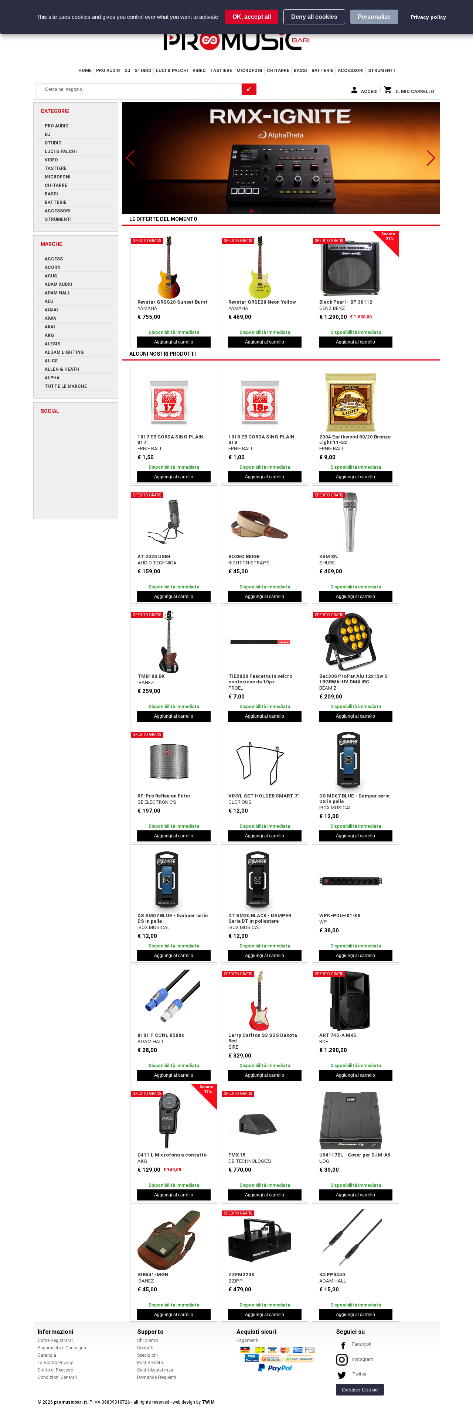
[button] (131, 158)
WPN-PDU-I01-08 (340, 915)
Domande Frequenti (156, 1377)
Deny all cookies (314, 17)
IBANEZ (145, 682)
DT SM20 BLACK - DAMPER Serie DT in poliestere (259, 918)
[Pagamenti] (279, 1359)
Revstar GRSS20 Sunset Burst (172, 302)
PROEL (235, 688)
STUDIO (143, 70)
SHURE (327, 563)
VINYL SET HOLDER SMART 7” (264, 796)
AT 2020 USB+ (154, 556)
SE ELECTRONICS (156, 802)
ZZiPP (235, 1281)
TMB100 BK (150, 676)
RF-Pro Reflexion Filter (164, 796)
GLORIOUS (240, 802)
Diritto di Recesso (55, 1370)
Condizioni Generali (57, 1377)
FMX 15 (237, 1155)
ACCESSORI (351, 70)
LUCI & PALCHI (172, 70)
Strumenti (381, 70)
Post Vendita (150, 1362)
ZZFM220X (241, 1274)
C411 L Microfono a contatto (172, 1155)
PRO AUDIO (108, 70)
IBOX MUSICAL (335, 807)
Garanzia (47, 1355)
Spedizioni (147, 1355)
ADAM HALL (150, 1041)
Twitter (359, 1374)
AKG (142, 1161)
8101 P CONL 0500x (160, 1035)
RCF (323, 1041)
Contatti (145, 1347)
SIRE (233, 1047)
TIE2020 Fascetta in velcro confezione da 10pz (260, 678)
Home (85, 70)
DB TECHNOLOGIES (249, 1161)
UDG (324, 1161)
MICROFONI (249, 70)
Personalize (374, 17)
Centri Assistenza (155, 1370)
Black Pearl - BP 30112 (345, 302)
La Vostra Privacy (55, 1362)
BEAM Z (328, 688)
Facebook (361, 1344)
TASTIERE (221, 70)
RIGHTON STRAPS (249, 563)
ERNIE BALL (150, 448)
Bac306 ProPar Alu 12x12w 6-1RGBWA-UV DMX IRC (354, 678)
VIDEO (199, 70)
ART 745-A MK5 (337, 1035)
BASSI (300, 70)
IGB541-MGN (153, 1274)
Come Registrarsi (55, 1340)
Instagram (362, 1359)
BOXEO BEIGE (244, 556)
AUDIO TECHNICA (157, 563)
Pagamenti (247, 1340)
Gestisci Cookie (360, 1390)
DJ (127, 70)
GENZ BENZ (332, 308)
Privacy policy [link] (428, 17)
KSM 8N (328, 556)
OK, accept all (251, 17)
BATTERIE (322, 70)
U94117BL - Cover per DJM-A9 (355, 1155)
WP (323, 922)
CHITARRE (278, 70)
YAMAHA (147, 308)
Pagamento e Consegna (62, 1347)
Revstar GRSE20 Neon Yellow (262, 302)
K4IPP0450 (332, 1274)
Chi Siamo (147, 1340)
